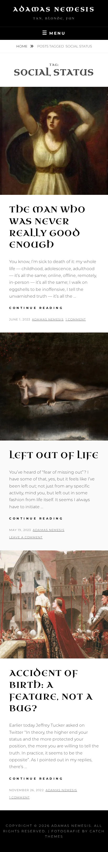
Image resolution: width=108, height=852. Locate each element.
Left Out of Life (54, 455)
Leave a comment (26, 537)
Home (22, 46)
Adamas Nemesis (54, 9)
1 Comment (76, 319)
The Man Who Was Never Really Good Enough (47, 227)
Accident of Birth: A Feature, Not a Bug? (51, 691)
